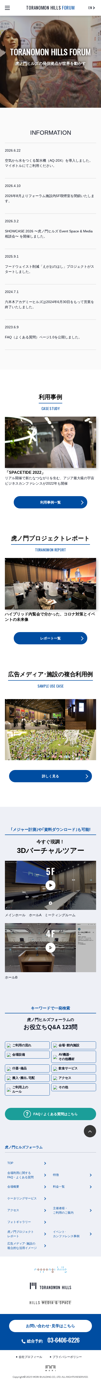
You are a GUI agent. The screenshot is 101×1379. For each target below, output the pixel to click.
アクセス (13, 1210)
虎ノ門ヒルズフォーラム (24, 1147)
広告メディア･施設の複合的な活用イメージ (22, 1246)
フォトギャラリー (19, 1222)
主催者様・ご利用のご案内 (63, 1210)
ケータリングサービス (22, 1198)
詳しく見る (50, 776)
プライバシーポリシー (67, 1357)
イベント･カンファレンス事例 (66, 1234)
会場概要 (13, 1186)
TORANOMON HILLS (50, 7)
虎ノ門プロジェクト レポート (20, 1234)
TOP (10, 1163)
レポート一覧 (50, 638)
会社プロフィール (30, 1357)
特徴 (56, 1175)
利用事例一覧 (50, 502)
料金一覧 (59, 1186)
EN (90, 7)
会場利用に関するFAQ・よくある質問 (20, 1175)
